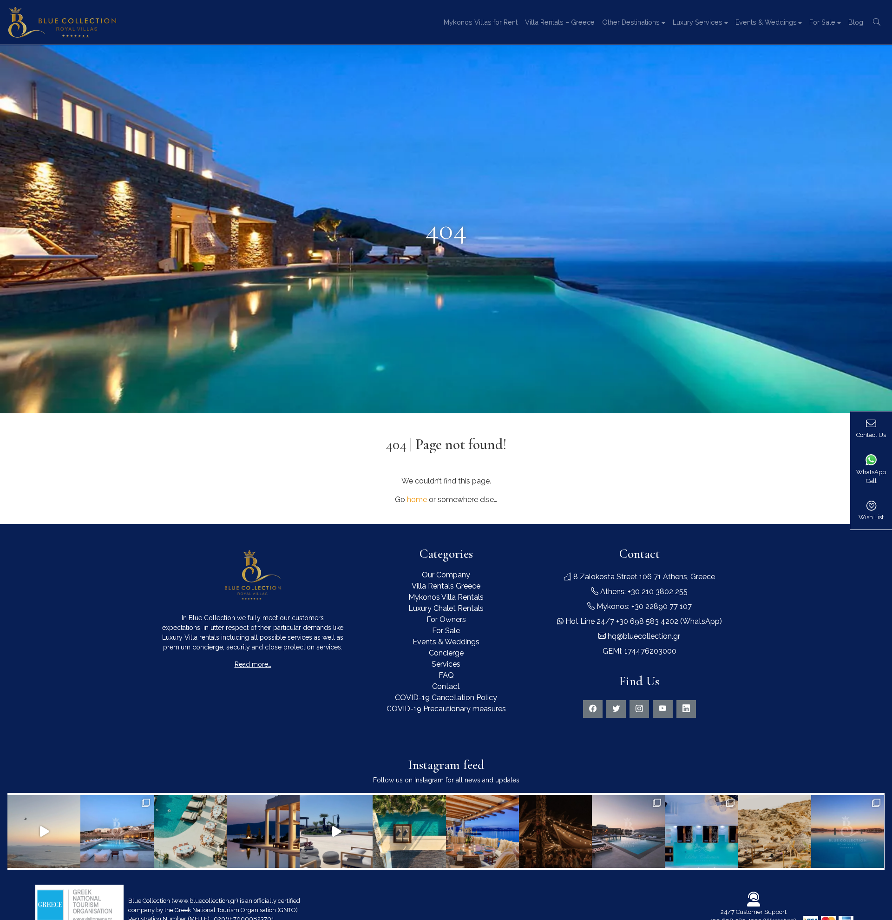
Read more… (253, 664)
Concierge (446, 653)
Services (446, 664)
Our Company (446, 574)
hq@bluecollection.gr (643, 636)
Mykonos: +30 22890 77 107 (643, 606)
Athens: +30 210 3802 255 (643, 591)
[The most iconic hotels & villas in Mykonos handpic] (409, 831)
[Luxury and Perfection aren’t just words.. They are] (336, 831)
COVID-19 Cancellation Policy (446, 697)
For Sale (446, 630)
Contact (446, 686)
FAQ (446, 675)
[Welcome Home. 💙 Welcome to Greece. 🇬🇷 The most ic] (263, 831)
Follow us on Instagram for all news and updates (446, 780)
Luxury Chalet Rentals (446, 608)
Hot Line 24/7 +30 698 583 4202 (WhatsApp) (643, 621)
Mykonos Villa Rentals (446, 597)
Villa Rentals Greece (446, 586)
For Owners (446, 619)
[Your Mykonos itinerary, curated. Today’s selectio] (190, 831)
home (417, 499)
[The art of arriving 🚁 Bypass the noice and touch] (43, 831)
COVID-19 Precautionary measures (446, 708)
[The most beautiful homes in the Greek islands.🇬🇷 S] (116, 831)
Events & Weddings (446, 641)
